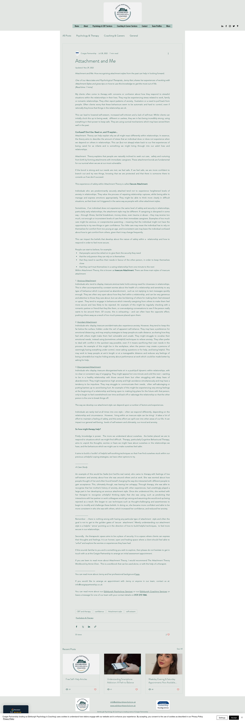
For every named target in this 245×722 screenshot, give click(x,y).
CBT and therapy (84, 611)
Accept (234, 717)
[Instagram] (230, 26)
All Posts (67, 35)
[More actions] (168, 53)
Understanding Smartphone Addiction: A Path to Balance (120, 680)
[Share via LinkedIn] (89, 626)
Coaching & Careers (114, 35)
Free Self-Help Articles (76, 679)
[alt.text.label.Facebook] (226, 26)
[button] (157, 26)
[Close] (241, 717)
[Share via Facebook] (76, 626)
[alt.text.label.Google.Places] (237, 26)
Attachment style (115, 611)
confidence (99, 611)
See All (179, 649)
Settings (222, 717)
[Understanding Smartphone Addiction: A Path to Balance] (122, 664)
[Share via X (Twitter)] (83, 626)
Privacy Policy (8, 719)
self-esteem (131, 611)
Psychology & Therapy (87, 35)
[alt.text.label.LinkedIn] (222, 26)
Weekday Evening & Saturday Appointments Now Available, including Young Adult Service (162, 680)
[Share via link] (95, 626)
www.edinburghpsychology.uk (123, 705)
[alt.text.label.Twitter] (233, 26)
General (134, 35)
